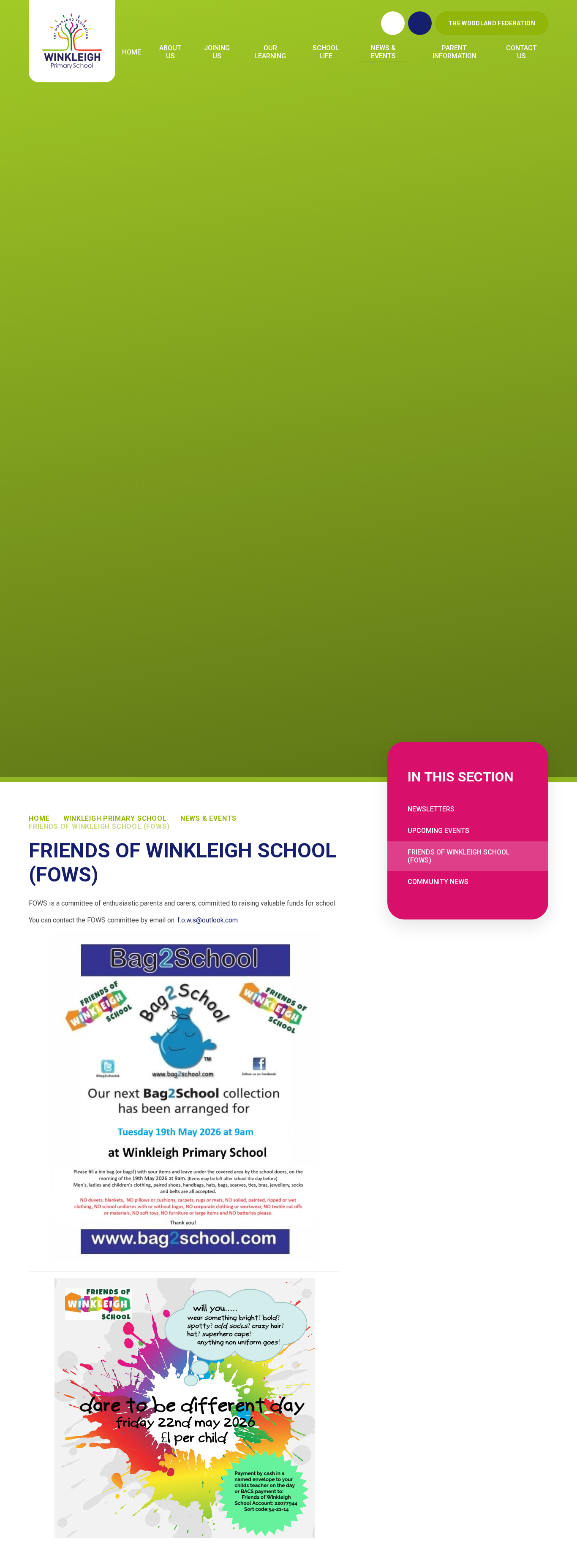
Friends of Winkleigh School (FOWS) (99, 826)
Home (39, 818)
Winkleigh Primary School (115, 818)
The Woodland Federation (491, 23)
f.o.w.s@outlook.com (207, 920)
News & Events (208, 818)
